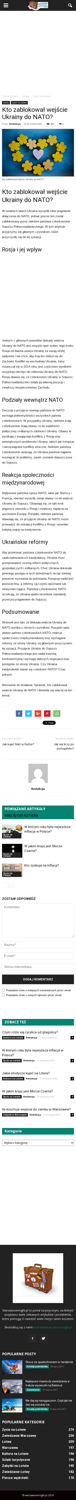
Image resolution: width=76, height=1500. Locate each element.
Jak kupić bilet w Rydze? (18, 744)
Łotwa (6, 102)
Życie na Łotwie (19, 102)
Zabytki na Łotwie (15, 1466)
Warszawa (10, 1448)
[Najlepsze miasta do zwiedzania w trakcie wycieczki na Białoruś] (12, 1386)
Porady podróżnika (37, 1366)
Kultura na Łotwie (13, 1037)
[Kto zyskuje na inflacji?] (12, 870)
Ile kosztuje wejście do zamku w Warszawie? (36, 1109)
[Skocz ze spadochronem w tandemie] (12, 1367)
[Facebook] (33, 1339)
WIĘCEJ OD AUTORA (21, 815)
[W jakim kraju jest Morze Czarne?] (12, 851)
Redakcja (15, 123)
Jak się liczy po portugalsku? (64, 746)
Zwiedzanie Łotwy (16, 1472)
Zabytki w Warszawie (15, 1114)
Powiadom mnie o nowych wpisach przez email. (34, 995)
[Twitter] (44, 1339)
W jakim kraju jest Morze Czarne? (27, 1091)
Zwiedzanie (33, 1389)
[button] (70, 5)
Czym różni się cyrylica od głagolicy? (30, 1032)
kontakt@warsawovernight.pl (53, 1327)
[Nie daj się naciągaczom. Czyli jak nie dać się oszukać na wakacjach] (12, 1405)
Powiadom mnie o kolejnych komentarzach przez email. (39, 990)
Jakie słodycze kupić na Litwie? (26, 1073)
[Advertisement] (38, 52)
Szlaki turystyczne (16, 1460)
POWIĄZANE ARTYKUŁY (24, 809)
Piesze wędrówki (15, 1478)
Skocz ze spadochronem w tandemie (49, 1362)
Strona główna (10, 96)
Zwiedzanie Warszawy (19, 1436)
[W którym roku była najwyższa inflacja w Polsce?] (12, 831)
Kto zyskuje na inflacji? (41, 865)
